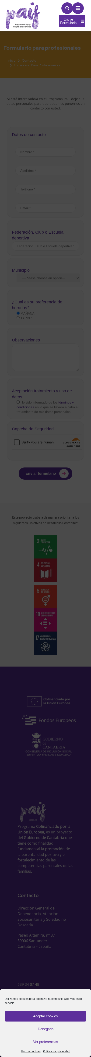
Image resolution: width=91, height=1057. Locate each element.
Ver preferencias (45, 1042)
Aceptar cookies (45, 1016)
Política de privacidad (56, 1051)
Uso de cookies (31, 1051)
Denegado (45, 1029)
